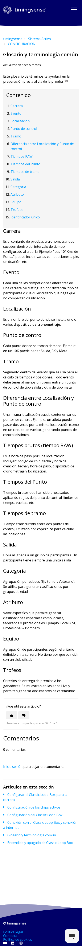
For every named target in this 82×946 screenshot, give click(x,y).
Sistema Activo (39, 38)
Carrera (17, 106)
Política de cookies (17, 939)
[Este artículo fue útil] (11, 715)
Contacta (10, 935)
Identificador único (25, 217)
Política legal (13, 932)
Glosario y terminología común (31, 835)
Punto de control (24, 128)
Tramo (16, 136)
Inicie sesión (12, 766)
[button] (74, 9)
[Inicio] (24, 10)
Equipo (16, 202)
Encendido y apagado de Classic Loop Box (40, 842)
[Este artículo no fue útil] (23, 715)
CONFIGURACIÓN (22, 44)
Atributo (17, 194)
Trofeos (17, 209)
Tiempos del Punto (25, 164)
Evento (16, 113)
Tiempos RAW (22, 156)
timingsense (12, 38)
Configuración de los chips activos (34, 807)
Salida (15, 179)
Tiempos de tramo (25, 171)
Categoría (18, 186)
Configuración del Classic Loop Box (34, 815)
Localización (20, 121)
